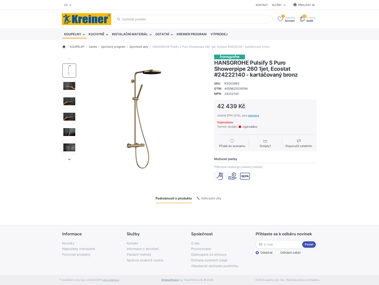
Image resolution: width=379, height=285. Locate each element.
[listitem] (144, 119)
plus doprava (111, 279)
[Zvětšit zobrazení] (144, 119)
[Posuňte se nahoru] (69, 58)
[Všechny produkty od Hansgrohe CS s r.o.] (229, 57)
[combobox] (68, 5)
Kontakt (262, 5)
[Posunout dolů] (69, 159)
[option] (69, 70)
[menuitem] (74, 34)
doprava (253, 115)
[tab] (174, 198)
